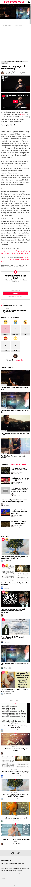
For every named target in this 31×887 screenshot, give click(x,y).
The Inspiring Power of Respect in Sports (11, 873)
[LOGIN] (29, 2)
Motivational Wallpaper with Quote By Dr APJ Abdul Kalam (14, 690)
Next (30, 14)
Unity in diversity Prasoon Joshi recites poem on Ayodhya (20, 511)
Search (28, 879)
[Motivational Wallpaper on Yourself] (15, 808)
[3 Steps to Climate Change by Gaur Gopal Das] (15, 830)
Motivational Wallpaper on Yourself (15, 818)
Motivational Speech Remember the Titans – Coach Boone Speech (14, 501)
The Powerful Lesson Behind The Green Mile (6, 20)
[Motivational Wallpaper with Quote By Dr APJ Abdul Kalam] (15, 680)
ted (25, 265)
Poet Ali (22, 114)
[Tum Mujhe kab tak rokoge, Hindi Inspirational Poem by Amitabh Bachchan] (15, 599)
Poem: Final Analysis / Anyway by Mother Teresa (13, 638)
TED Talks (23, 267)
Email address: (15, 288)
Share (3, 77)
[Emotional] (6, 565)
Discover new (6, 265)
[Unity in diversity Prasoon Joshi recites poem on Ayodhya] (5, 512)
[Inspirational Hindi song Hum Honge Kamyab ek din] (15, 713)
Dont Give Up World (14, 1)
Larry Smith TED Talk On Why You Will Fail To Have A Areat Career (15, 259)
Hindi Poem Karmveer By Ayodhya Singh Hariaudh (15, 584)
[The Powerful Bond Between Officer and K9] (22, 11)
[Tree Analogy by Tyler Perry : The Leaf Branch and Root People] (15, 547)
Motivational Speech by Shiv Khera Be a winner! (19, 469)
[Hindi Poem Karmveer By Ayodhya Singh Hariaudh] (15, 573)
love (21, 265)
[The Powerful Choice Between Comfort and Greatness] (15, 423)
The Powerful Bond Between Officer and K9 (22, 20)
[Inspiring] (6, 539)
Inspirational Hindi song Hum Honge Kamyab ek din (15, 726)
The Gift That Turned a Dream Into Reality (13, 457)
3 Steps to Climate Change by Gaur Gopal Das (15, 840)
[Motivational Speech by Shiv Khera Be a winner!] (5, 470)
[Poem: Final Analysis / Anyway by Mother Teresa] (15, 627)
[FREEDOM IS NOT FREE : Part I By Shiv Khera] (5, 524)
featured (15, 265)
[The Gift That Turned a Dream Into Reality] (15, 446)
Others (4, 385)
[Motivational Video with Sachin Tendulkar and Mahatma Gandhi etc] (5, 490)
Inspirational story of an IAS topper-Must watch (20, 479)
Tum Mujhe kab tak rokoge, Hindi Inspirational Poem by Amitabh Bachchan (13, 611)
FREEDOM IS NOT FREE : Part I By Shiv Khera (19, 522)
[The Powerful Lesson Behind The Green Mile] (7, 11)
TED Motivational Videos (10, 267)
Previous (1, 14)
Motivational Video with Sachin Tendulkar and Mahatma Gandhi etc (19, 490)
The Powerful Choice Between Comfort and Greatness (15, 434)
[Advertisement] (15, 45)
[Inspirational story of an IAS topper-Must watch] (5, 480)
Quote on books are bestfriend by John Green (15, 749)
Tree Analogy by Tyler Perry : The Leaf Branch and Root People (14, 557)
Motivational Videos (18, 465)
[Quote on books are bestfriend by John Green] (15, 739)
